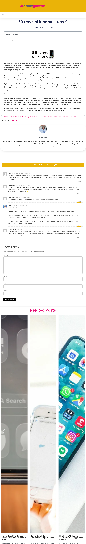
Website (5, 290)
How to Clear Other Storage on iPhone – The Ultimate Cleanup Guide (14, 538)
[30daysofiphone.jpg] (43, 59)
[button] (2, 14)
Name (5, 276)
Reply (79, 181)
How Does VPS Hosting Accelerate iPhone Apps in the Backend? (71, 538)
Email (5, 283)
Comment (6, 255)
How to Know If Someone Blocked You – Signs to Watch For (42, 538)
